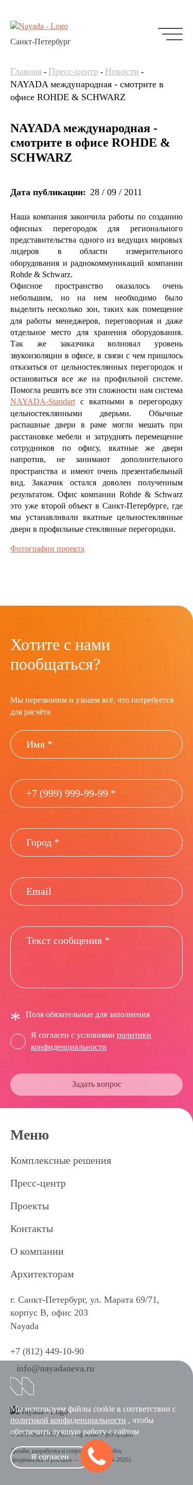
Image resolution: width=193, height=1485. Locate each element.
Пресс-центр (73, 71)
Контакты (31, 1228)
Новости (122, 71)
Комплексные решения (60, 1160)
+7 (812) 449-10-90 (47, 1351)
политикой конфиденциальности (68, 1420)
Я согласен (50, 1456)
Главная (26, 71)
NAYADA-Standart (42, 401)
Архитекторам (42, 1273)
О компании (37, 1251)
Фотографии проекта (47, 548)
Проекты (29, 1205)
